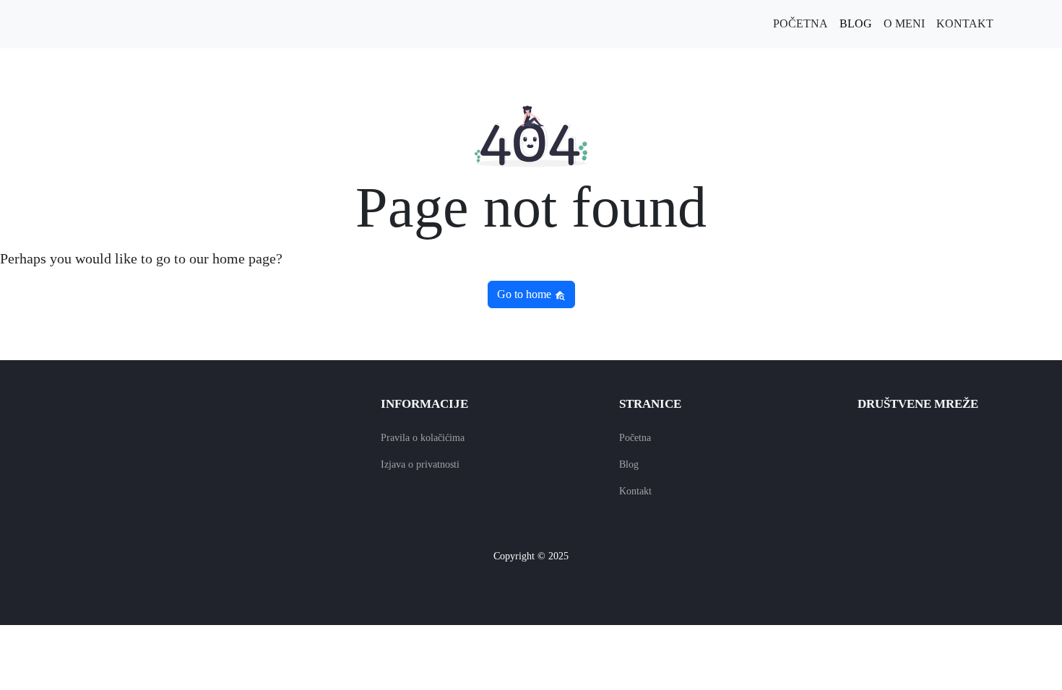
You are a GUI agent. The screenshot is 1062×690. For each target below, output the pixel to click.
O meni (904, 23)
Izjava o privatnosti (420, 464)
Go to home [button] (525, 294)
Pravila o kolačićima (423, 437)
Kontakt (964, 23)
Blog (855, 23)
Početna (800, 23)
